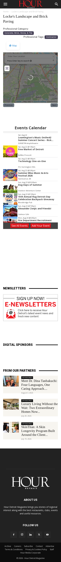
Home (6, 11)
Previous (9, 105)
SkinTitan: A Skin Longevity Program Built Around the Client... (38, 431)
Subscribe (28, 546)
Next (54, 105)
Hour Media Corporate (30, 552)
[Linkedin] (30, 535)
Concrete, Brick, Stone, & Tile (18, 33)
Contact (39, 546)
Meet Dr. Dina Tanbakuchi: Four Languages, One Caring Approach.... (39, 385)
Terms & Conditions (14, 549)
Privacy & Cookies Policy (36, 549)
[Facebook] (13, 535)
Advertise (50, 546)
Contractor (51, 37)
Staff (52, 549)
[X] (39, 535)
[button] (5, 4)
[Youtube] (47, 535)
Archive (8, 546)
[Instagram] (22, 534)
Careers (17, 546)
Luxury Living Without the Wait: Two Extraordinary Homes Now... (39, 408)
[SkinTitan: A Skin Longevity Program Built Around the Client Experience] (11, 427)
